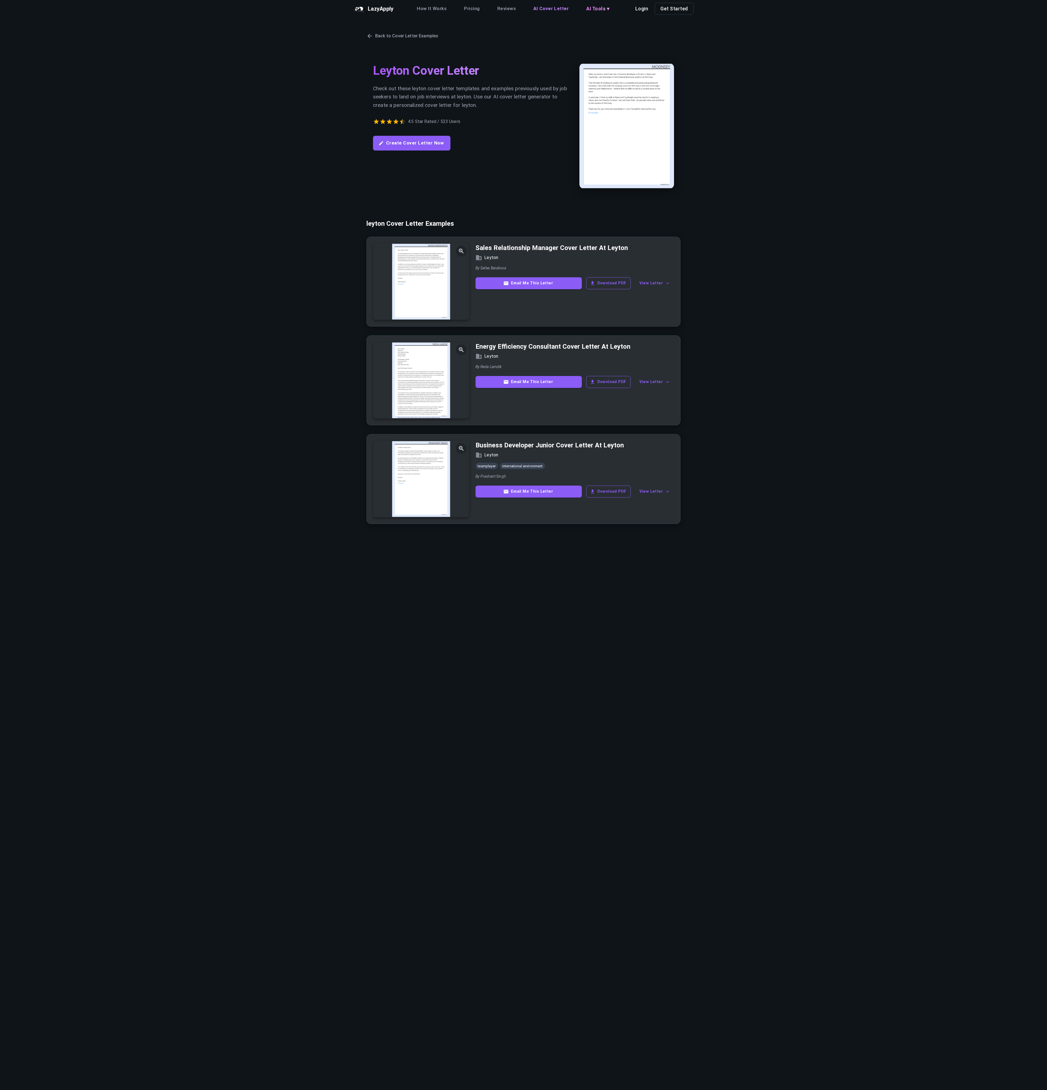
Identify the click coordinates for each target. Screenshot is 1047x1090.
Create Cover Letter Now (415, 143)
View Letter (651, 283)
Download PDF (611, 283)
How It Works (432, 8)
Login (641, 8)
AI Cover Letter (551, 8)
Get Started (674, 8)
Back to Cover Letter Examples (406, 35)
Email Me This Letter (532, 283)
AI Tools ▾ (597, 8)
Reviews (506, 8)
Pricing (472, 8)
